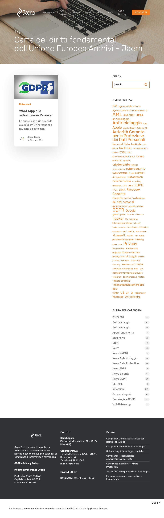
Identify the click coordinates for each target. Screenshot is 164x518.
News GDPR (119, 378)
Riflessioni (25, 104)
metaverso (141, 231)
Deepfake (116, 186)
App (145, 123)
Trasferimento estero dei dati (128, 286)
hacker (118, 219)
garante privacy (119, 206)
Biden (115, 148)
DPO (125, 185)
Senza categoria (122, 394)
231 (114, 106)
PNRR (114, 244)
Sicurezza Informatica (122, 269)
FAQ (110, 12)
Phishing (139, 239)
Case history (122, 12)
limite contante (118, 227)
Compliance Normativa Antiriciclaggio (125, 446)
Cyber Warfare (119, 173)
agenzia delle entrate (130, 106)
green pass (119, 214)
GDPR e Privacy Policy (26, 463)
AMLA (139, 115)
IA (126, 218)
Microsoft (118, 235)
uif (127, 292)
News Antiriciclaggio (124, 358)
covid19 (127, 160)
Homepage (49, 12)
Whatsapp (117, 296)
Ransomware (132, 248)
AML (117, 114)
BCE (145, 144)
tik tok (141, 277)
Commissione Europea (123, 156)
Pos (120, 244)
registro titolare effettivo (126, 252)
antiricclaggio (120, 119)
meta (131, 231)
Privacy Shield (118, 249)
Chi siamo (63, 12)
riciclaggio (132, 256)
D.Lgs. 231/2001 (136, 173)
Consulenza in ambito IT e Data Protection (122, 465)
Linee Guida (132, 227)
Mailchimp (143, 227)
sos (136, 268)
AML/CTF (129, 115)
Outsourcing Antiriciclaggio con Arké (125, 451)
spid (141, 269)
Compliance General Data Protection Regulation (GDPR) (125, 440)
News (89, 12)
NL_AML (117, 383)
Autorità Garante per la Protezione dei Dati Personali (128, 136)
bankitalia (136, 144)
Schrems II (135, 260)
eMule (115, 190)
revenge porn (118, 256)
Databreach (135, 177)
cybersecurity (135, 169)
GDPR (118, 210)
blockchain (125, 148)
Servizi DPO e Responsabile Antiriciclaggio (127, 471)
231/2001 (118, 317)
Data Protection (121, 181)
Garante (119, 194)
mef (124, 231)
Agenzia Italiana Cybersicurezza (128, 110)
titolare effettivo (121, 281)
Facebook (133, 189)
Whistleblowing (132, 297)
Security (116, 265)
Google (130, 210)
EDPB (139, 185)
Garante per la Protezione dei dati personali (129, 200)
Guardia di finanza (135, 215)
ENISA (122, 189)
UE (122, 292)
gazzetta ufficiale (136, 206)
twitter (115, 293)
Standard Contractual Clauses (127, 273)
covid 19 (117, 160)
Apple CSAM (129, 128)
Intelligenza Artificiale (122, 223)
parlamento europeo (123, 239)
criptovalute (121, 164)
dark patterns (119, 177)
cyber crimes (118, 169)
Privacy (130, 244)
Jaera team (33, 137)
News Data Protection (125, 363)
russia (141, 256)
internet (137, 223)
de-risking (136, 181)
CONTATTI (141, 12)
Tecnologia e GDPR (123, 399)
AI (147, 110)
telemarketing (130, 277)
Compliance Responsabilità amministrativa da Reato (120, 457)
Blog (99, 12)
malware (116, 231)
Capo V (115, 153)
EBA (130, 185)
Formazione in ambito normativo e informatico (124, 478)
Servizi (76, 12)
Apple (117, 128)
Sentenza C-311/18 (133, 264)
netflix (130, 235)
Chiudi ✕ (156, 502)
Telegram (117, 277)
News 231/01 (120, 353)
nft (136, 236)
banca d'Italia (121, 144)
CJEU (123, 152)
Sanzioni (115, 261)
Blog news (118, 337)
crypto (134, 165)
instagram (134, 219)
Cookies (140, 156)
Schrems (125, 260)
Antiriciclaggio (127, 123)
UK (132, 293)
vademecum (140, 293)
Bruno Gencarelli (141, 148)
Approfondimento (123, 332)
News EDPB (119, 368)
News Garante (120, 373)
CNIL (129, 152)
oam (141, 235)
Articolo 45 (142, 128)
